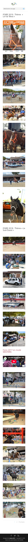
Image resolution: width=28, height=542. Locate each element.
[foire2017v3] (14, 443)
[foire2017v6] (14, 406)
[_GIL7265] (14, 517)
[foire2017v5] (14, 424)
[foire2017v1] (14, 480)
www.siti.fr (12, 538)
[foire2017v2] (14, 461)
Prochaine (21, 522)
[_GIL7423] (14, 498)
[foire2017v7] (14, 387)
